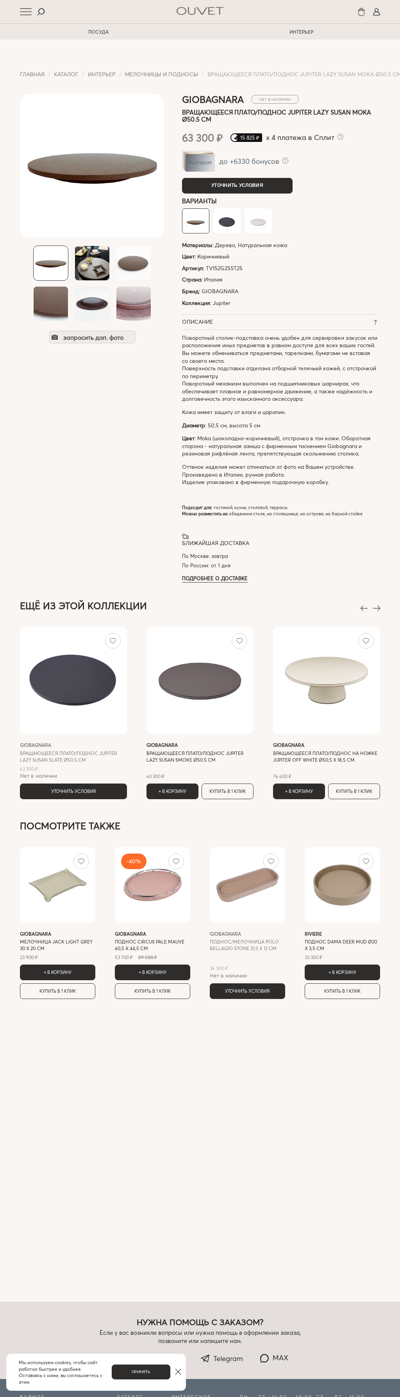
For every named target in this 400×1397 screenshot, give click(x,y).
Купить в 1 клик (227, 791)
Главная (32, 74)
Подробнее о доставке (215, 578)
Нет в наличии (68, 760)
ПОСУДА (98, 32)
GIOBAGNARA (220, 291)
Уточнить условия (237, 185)
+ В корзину (172, 791)
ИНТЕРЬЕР (301, 32)
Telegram (228, 1358)
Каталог (66, 74)
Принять (141, 1372)
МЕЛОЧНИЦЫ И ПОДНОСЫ (161, 74)
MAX (280, 1357)
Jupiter (221, 303)
